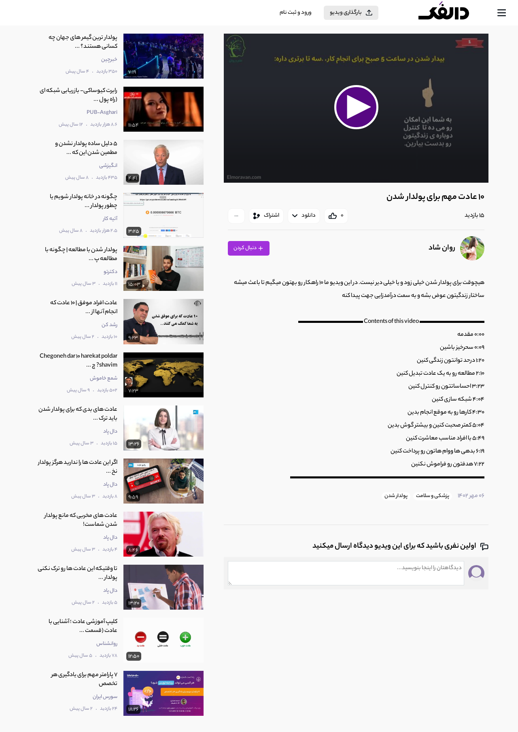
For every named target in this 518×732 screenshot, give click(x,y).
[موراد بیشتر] (236, 216)
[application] (356, 108)
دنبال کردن (245, 248)
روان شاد (442, 248)
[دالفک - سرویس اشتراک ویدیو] (450, 12)
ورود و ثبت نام (296, 12)
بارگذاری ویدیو (346, 12)
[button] (356, 107)
